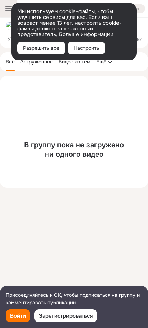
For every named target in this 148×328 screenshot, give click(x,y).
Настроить (86, 48)
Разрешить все (41, 48)
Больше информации (86, 34)
